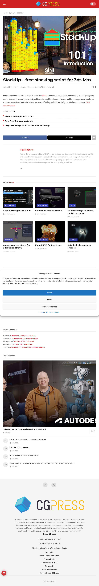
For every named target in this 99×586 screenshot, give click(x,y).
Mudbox (73, 240)
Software (12, 13)
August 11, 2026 (74, 251)
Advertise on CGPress (49, 573)
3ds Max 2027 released (19, 447)
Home (5, 13)
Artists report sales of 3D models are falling (27, 347)
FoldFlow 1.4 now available (19, 121)
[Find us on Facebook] (45, 484)
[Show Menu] (4, 4)
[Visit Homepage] (48, 3)
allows (44, 95)
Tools (72, 205)
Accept (49, 293)
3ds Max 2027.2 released (24, 341)
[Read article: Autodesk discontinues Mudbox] (82, 231)
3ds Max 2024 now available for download (24, 429)
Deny (49, 300)
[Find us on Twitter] (53, 485)
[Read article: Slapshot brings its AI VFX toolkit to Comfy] (82, 197)
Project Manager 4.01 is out (19, 116)
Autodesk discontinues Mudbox (22, 336)
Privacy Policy (54, 312)
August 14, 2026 (9, 251)
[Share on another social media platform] (94, 137)
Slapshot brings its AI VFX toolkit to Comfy (27, 125)
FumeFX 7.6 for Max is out (48, 245)
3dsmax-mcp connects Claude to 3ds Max (28, 439)
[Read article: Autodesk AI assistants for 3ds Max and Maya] (18, 231)
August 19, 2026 (9, 214)
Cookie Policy (43, 312)
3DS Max (20, 13)
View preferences (49, 307)
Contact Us (49, 566)
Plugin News (10, 205)
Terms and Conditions (49, 556)
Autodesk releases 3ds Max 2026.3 (24, 455)
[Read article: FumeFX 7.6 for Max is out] (50, 231)
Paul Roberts (10, 87)
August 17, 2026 (41, 214)
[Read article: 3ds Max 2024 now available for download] (49, 393)
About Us (49, 552)
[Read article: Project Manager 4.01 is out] (18, 197)
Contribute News (49, 569)
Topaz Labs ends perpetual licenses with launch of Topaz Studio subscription (42, 463)
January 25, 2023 (27, 87)
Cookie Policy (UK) (49, 562)
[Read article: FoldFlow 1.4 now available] (50, 197)
